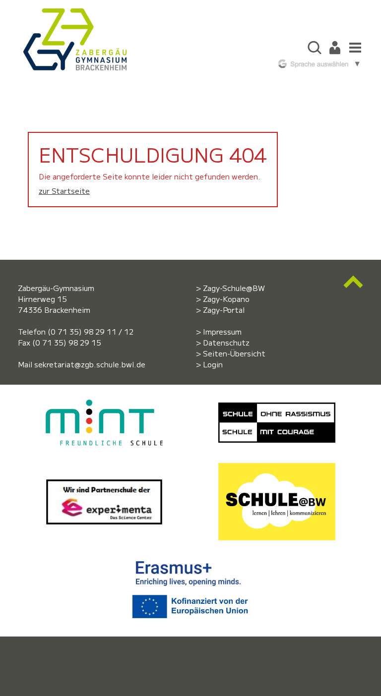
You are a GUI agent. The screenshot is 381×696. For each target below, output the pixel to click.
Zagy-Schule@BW (234, 288)
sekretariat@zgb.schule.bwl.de (89, 364)
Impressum (222, 331)
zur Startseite (64, 190)
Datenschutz (226, 342)
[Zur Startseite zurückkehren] (75, 13)
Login (213, 364)
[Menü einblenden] (353, 46)
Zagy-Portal (224, 309)
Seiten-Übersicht (234, 353)
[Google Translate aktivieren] (317, 62)
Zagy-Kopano (226, 298)
